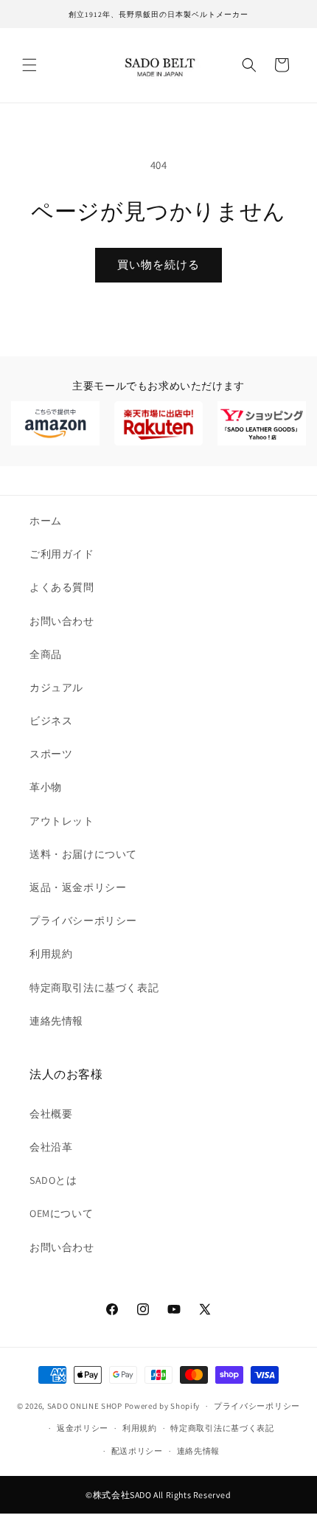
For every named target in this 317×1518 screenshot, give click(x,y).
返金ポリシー (82, 1428)
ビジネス (50, 720)
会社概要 (50, 1113)
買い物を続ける (158, 264)
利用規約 (50, 953)
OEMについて (61, 1213)
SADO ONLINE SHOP (84, 1406)
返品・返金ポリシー (77, 887)
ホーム (45, 520)
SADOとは (53, 1180)
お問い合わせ (61, 621)
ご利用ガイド (61, 554)
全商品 (45, 654)
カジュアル (56, 687)
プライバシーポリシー (83, 920)
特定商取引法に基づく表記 (93, 987)
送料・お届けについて (83, 854)
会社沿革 (50, 1147)
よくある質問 (61, 587)
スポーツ (50, 753)
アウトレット (61, 821)
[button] (29, 65)
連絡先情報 (56, 1020)
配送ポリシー (137, 1451)
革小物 (45, 787)
